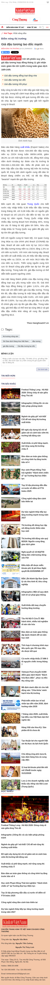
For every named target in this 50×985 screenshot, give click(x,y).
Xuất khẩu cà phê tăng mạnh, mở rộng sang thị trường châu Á (34, 446)
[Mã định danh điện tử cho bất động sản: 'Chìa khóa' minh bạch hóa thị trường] (10, 691)
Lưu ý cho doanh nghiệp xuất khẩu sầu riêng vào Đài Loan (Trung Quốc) (35, 784)
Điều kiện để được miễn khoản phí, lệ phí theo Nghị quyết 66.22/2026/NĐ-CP (33, 568)
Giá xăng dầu (20, 33)
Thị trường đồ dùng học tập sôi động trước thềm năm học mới (34, 528)
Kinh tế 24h (32, 27)
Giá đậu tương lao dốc (15, 80)
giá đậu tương (8, 346)
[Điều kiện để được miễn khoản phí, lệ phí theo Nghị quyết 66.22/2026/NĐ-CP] (10, 569)
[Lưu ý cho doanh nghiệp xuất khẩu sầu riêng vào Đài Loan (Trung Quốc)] (10, 784)
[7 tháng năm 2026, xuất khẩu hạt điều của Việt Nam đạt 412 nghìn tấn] (10, 718)
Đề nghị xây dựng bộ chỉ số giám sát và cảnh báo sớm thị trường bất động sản (34, 433)
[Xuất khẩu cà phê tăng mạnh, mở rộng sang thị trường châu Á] (10, 447)
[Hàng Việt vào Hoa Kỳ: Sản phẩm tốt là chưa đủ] (10, 731)
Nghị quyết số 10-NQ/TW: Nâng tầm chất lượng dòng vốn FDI (33, 555)
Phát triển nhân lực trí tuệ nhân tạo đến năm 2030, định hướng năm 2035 (34, 704)
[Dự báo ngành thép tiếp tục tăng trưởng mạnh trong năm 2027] (10, 516)
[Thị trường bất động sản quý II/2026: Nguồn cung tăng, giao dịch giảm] (10, 542)
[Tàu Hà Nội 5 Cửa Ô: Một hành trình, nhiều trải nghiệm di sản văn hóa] (10, 622)
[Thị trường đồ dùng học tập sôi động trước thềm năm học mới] (10, 529)
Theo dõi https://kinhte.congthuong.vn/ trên (38, 48)
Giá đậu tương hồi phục (15, 84)
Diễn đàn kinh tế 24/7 (15, 27)
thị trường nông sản (10, 336)
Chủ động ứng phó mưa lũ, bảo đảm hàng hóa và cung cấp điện (34, 757)
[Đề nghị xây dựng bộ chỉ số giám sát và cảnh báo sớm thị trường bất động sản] (10, 433)
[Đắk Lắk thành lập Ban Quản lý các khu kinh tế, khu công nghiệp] (10, 582)
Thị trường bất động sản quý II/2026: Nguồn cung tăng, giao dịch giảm (34, 541)
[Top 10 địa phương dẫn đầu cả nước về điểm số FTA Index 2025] (10, 489)
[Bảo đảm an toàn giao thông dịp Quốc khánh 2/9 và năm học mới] (10, 636)
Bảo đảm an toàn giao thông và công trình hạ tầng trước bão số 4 (34, 459)
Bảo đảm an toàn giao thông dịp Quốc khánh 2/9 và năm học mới (34, 635)
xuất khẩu (25, 147)
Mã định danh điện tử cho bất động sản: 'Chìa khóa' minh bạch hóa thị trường (34, 690)
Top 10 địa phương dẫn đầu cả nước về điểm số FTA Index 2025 (34, 488)
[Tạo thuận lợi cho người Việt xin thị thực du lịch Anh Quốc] (10, 744)
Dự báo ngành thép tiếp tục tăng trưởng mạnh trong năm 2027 (34, 515)
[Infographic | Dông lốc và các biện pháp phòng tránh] (10, 407)
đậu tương (36, 341)
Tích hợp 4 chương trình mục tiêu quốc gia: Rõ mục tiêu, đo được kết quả (35, 648)
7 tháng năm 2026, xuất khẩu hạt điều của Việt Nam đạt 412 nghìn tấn (35, 717)
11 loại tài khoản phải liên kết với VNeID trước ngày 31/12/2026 (34, 770)
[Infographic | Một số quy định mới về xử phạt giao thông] (10, 596)
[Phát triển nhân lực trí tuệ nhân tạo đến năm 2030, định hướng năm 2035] (10, 704)
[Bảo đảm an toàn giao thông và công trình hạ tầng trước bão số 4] (10, 460)
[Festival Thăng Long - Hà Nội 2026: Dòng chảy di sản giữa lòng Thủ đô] (10, 393)
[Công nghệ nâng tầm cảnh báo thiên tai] (10, 502)
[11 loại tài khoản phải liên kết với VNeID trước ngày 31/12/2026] (10, 771)
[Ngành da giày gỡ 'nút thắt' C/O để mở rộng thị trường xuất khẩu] (10, 420)
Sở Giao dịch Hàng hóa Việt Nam (16, 341)
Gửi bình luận (42, 369)
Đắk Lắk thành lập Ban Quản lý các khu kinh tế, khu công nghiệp (34, 581)
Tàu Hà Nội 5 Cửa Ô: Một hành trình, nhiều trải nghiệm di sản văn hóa (34, 621)
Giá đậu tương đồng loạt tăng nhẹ (20, 75)
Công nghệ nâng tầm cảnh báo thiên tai (19, 902)
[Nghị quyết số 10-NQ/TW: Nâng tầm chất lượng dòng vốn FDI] (10, 556)
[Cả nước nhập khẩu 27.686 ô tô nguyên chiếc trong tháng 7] (10, 662)
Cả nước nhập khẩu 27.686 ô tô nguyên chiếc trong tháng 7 (34, 662)
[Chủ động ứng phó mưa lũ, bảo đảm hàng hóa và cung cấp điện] (10, 758)
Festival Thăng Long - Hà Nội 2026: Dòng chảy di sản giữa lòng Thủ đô (34, 393)
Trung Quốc (33, 204)
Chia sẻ (6, 52)
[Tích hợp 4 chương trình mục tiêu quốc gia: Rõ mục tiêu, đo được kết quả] (10, 649)
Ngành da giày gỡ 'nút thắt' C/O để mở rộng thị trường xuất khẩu (33, 419)
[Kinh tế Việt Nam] (25, 11)
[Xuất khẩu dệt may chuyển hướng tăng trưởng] (10, 609)
